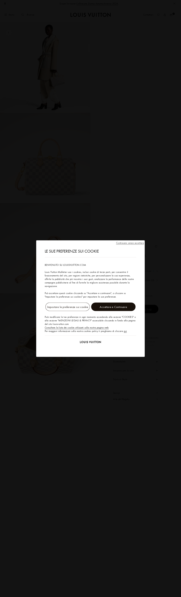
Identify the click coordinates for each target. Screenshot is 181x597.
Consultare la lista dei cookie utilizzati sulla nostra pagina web (77, 327)
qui (125, 330)
